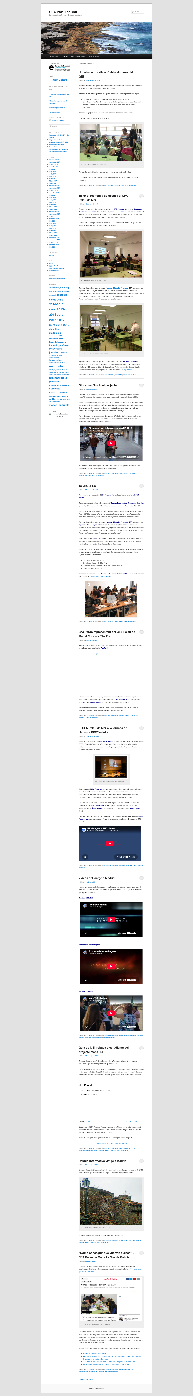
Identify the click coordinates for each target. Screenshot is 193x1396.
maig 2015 (52, 226)
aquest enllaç (128, 369)
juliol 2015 (52, 221)
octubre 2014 (53, 242)
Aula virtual (59, 80)
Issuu (90, 1121)
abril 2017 (52, 176)
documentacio (53, 336)
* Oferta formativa (55, 112)
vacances (57, 402)
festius (61, 338)
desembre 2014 (54, 237)
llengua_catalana (56, 360)
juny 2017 (52, 171)
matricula (122, 185)
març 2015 (52, 230)
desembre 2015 (54, 212)
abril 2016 (52, 202)
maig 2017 (52, 174)
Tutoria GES (53, 147)
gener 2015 (53, 235)
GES (116, 185)
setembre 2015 (54, 219)
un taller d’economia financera (100, 576)
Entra (51, 263)
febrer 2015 (53, 233)
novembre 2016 (54, 188)
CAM (106, 865)
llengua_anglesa (54, 357)
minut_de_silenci (54, 370)
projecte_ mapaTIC (85, 475)
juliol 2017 (52, 169)
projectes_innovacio (136, 1035)
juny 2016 (52, 197)
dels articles (55, 266)
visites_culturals (96, 1037)
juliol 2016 (52, 195)
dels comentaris (56, 268)
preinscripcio (58, 378)
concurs (121, 716)
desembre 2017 (54, 160)
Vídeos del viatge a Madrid (97, 878)
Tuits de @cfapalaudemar (57, 279)
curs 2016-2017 (109, 375)
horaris (59, 348)
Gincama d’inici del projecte (98, 385)
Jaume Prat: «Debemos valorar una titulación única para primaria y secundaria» (112, 1356)
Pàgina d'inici (54, 56)
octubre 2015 (53, 216)
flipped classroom (124, 1370)
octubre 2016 (53, 190)
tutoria (134, 185)
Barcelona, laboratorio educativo (94, 1353)
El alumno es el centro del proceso (95, 1359)
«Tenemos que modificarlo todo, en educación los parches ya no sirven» (109, 1361)
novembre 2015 (54, 214)
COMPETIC (60, 291)
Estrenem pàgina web (56, 144)
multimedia (125, 1035)
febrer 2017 (53, 181)
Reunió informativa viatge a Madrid (102, 1161)
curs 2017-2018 (109, 185)
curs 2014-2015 (113, 865)
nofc (50, 372)
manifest (62, 362)
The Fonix (104, 648)
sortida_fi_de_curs (56, 399)
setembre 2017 (54, 167)
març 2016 (52, 204)
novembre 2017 (54, 162)
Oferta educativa (93, 56)
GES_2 (135, 473)
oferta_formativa (57, 372)
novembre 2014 (54, 240)
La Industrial (63, 353)
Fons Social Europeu (78, 56)
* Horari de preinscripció (57, 108)
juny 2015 (52, 223)
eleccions (53, 338)
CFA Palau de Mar (63, 11)
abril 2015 (52, 228)
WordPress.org (54, 270)
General (91, 185)
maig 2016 (52, 200)
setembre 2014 (54, 244)
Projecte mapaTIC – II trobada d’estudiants (111, 1143)
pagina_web (52, 374)
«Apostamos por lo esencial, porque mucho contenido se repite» (106, 1364)
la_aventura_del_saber (55, 355)
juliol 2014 (52, 247)
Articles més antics (86, 1379)
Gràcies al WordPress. (96, 1388)
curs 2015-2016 (109, 621)
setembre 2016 (54, 193)
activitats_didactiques (111, 473)
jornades (53, 352)
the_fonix (82, 718)
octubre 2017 (53, 164)
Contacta (65, 56)
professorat (54, 381)
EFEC (117, 375)
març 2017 (52, 178)
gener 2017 (53, 183)
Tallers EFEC (87, 486)
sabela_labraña (62, 396)
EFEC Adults (119, 212)
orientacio (128, 185)
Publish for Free (131, 1121)
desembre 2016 (54, 186)
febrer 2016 (53, 207)
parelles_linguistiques (63, 374)
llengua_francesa (54, 362)
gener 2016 (53, 209)
